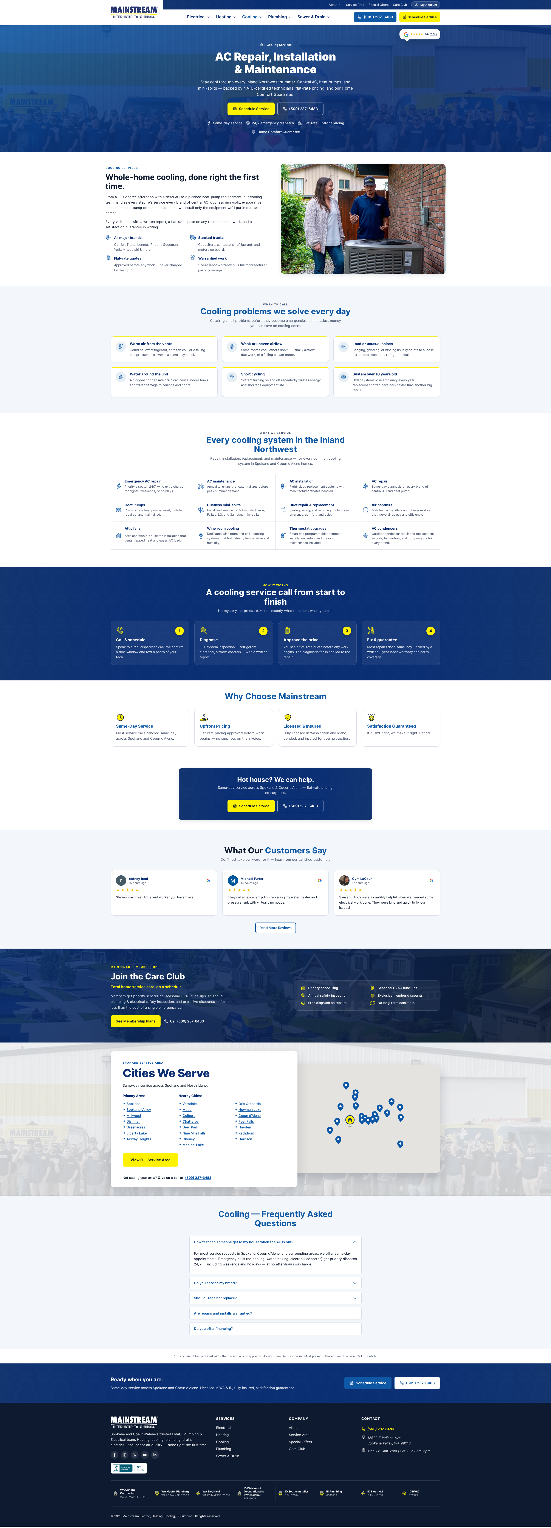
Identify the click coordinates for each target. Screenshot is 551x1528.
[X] (135, 1455)
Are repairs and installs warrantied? (223, 1313)
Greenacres (136, 1127)
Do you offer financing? (213, 1328)
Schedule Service (422, 17)
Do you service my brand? (215, 1283)
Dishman (133, 1121)
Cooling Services (279, 45)
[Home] (261, 44)
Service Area (355, 4)
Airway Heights (139, 1139)
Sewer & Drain (311, 16)
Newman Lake (249, 1110)
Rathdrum (246, 1133)
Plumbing (277, 16)
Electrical (196, 16)
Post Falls (246, 1121)
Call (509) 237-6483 (187, 1021)
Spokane (134, 1104)
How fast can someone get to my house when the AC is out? (243, 1242)
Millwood (134, 1116)
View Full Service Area (150, 1160)
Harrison (245, 1139)
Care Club (400, 4)
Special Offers (378, 4)
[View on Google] (208, 880)
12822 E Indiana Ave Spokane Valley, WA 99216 (389, 1440)
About (333, 4)
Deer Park (190, 1127)
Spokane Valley (139, 1110)
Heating (224, 16)
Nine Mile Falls (194, 1133)
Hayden (244, 1127)
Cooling (250, 16)
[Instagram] (124, 1455)
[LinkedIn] (155, 1455)
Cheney (189, 1139)
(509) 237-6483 (378, 17)
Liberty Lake (137, 1133)
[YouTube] (145, 1455)
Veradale (190, 1104)
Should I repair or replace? (215, 1298)
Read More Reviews (276, 928)
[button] (376, 1119)
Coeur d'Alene (249, 1116)
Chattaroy (191, 1121)
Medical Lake (193, 1145)
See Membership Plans (135, 1021)
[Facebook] (114, 1455)
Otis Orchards (249, 1104)
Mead (187, 1110)
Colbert (189, 1116)
